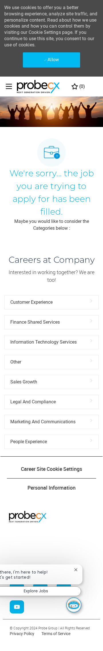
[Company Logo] (38, 86)
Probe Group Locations (33, 561)
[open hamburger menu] (8, 86)
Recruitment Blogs (28, 550)
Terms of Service (55, 633)
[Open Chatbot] (73, 604)
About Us (12, 536)
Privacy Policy (22, 633)
